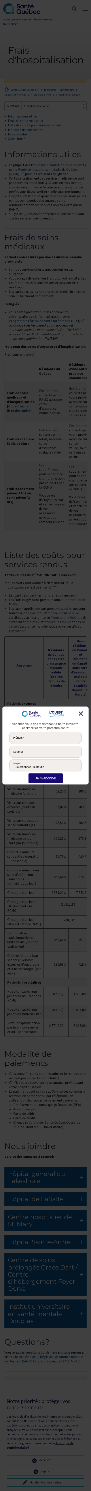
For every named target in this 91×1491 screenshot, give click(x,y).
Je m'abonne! (45, 778)
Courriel (19, 751)
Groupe (17, 764)
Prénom (18, 737)
